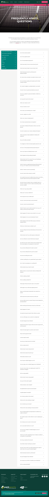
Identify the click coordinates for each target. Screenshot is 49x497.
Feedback (21, 478)
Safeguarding (2, 481)
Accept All (44, 493)
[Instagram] (47, 476)
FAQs (21, 476)
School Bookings (3, 482)
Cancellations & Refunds (14, 478)
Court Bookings (13, 477)
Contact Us (17, 42)
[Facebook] (42, 476)
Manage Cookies (38, 493)
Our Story (2, 476)
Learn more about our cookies (9, 493)
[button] (32, 53)
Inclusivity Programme (4, 477)
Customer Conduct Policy (14, 476)
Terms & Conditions (13, 481)
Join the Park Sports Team (4, 478)
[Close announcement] (47, 5)
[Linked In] (44, 476)
